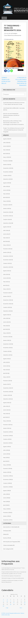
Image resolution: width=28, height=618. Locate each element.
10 (7, 601)
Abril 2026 (5, 153)
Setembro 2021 (7, 355)
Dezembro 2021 (7, 344)
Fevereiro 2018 (7, 512)
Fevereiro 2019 (7, 468)
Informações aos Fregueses (10, 541)
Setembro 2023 (7, 267)
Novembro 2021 (7, 347)
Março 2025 (6, 201)
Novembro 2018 (7, 479)
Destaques (6, 530)
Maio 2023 (5, 281)
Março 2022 (6, 333)
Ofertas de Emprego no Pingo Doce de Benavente (13, 578)
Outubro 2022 (6, 307)
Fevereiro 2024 (7, 248)
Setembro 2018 (7, 486)
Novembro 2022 (7, 303)
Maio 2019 (5, 457)
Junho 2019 (6, 454)
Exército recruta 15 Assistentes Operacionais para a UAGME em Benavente (11, 115)
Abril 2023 (5, 285)
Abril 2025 (5, 197)
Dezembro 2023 (7, 256)
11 (10, 601)
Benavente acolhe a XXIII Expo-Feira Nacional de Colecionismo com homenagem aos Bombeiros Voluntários (13, 122)
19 (13, 602)
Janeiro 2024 (6, 252)
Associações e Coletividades (10, 527)
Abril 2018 (5, 505)
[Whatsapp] (11, 70)
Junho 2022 (6, 322)
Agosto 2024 (6, 226)
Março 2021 (6, 377)
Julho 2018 (5, 494)
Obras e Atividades (8, 545)
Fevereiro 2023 (7, 292)
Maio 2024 (5, 237)
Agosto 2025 (6, 182)
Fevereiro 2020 (7, 424)
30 (3, 606)
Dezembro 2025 (7, 168)
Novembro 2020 (7, 391)
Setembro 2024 (7, 223)
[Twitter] (8, 70)
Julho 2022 (5, 318)
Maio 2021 (5, 369)
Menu (4, 18)
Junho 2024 (6, 234)
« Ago (7, 607)
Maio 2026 (5, 149)
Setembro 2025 (7, 179)
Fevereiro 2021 (6, 380)
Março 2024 (6, 245)
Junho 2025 (6, 190)
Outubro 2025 (6, 175)
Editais (4, 534)
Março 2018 (6, 508)
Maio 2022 (5, 325)
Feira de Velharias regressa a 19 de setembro (11, 575)
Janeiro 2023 (6, 296)
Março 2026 (6, 157)
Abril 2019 (5, 461)
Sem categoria (7, 549)
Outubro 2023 (6, 263)
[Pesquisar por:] (14, 94)
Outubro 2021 (6, 351)
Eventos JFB (6, 538)
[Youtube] (25, 17)
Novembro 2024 (7, 215)
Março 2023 (6, 289)
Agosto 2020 (6, 402)
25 (10, 604)
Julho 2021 (5, 362)
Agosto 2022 (6, 314)
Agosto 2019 (6, 446)
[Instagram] (23, 17)
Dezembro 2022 (7, 300)
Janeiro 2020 (6, 428)
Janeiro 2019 (6, 472)
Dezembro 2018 (7, 475)
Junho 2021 (6, 366)
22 (24, 602)
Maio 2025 (5, 193)
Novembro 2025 (7, 171)
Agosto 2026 (6, 138)
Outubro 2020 (6, 395)
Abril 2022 (5, 329)
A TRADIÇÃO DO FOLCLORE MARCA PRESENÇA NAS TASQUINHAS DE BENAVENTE (20, 81)
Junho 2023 (6, 278)
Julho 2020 (6, 406)
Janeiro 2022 (6, 340)
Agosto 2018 (6, 490)
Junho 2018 (6, 497)
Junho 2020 (6, 410)
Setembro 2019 (7, 443)
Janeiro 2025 (6, 208)
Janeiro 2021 (6, 384)
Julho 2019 (5, 450)
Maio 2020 (5, 413)
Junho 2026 (6, 146)
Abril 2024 (5, 241)
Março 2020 (6, 421)
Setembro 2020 (7, 399)
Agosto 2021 (6, 358)
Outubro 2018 (6, 483)
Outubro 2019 (6, 439)
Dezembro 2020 (7, 388)
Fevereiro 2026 (7, 160)
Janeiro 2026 (6, 164)
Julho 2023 (5, 274)
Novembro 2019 (7, 435)
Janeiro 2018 (6, 516)
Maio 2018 (5, 501)
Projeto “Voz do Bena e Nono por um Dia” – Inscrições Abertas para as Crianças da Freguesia (13, 129)
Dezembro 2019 (7, 431)
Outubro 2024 (6, 219)
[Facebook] (21, 17)
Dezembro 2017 (7, 519)
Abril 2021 (5, 373)
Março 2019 (6, 464)
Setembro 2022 (7, 311)
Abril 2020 (5, 417)
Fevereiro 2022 (7, 336)
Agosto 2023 (6, 270)
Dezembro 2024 (7, 212)
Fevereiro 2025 (7, 204)
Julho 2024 (5, 230)
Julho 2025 (5, 186)
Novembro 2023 (7, 259)
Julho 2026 (5, 142)
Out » (21, 607)
